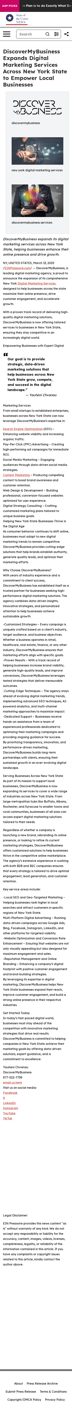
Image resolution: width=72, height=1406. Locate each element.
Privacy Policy (55, 1399)
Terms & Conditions (53, 1391)
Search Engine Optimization (23, 429)
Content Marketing (16, 475)
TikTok (7, 1118)
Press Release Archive (42, 1383)
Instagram (10, 1108)
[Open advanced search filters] (56, 34)
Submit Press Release (21, 1391)
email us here (12, 1082)
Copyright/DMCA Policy (24, 1399)
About (18, 1383)
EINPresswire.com (17, 268)
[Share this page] (66, 34)
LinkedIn (9, 1103)
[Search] (47, 34)
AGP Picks (9, 6)
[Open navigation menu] (6, 34)
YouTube (9, 1113)
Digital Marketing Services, (37, 283)
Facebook (10, 1093)
